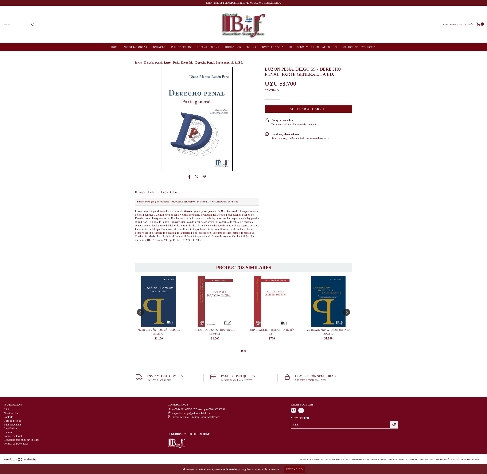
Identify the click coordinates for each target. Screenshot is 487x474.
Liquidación (232, 47)
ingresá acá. (443, 459)
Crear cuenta (449, 25)
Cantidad (272, 90)
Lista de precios (181, 47)
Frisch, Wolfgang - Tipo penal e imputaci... (215, 332)
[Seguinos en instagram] (293, 410)
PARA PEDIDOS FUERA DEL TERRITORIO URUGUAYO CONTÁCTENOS (243, 3)
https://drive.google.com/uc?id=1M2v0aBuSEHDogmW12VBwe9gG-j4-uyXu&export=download (187, 201)
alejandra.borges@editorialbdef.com (191, 413)
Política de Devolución (359, 47)
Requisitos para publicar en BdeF (313, 47)
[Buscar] (33, 24)
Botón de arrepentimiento (468, 459)
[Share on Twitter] (197, 177)
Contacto (158, 47)
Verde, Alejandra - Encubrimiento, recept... (328, 332)
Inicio (115, 47)
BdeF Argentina (208, 47)
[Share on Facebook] (189, 177)
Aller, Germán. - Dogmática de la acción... (159, 332)
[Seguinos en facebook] (301, 410)
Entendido (294, 469)
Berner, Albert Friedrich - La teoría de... (271, 332)
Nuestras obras (135, 47)
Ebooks (251, 47)
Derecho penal (153, 62)
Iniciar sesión (466, 25)
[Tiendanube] (20, 461)
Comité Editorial (272, 47)
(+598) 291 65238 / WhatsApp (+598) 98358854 (198, 409)
